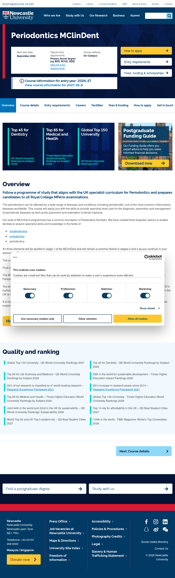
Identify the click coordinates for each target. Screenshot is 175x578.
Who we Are (52, 15)
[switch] (68, 295)
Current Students (108, 4)
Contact (168, 4)
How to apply (133, 50)
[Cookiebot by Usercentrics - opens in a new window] (147, 257)
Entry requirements (137, 61)
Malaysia (12, 550)
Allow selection (87, 318)
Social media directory (154, 542)
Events (155, 4)
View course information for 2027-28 (52, 85)
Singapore (27, 550)
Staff (124, 4)
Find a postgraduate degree (28, 488)
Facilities (97, 105)
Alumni (135, 15)
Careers (76, 4)
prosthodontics (18, 231)
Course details (29, 105)
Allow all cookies (137, 318)
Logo (18, 16)
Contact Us (161, 548)
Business (119, 15)
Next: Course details (134, 451)
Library (89, 4)
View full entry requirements (57, 66)
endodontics (17, 236)
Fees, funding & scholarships (144, 73)
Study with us (103, 488)
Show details (147, 308)
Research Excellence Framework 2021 (30, 389)
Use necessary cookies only (37, 318)
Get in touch (165, 105)
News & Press (139, 4)
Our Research (98, 15)
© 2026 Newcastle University (157, 557)
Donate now (20, 559)
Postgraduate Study (18, 4)
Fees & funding (118, 105)
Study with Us (75, 15)
